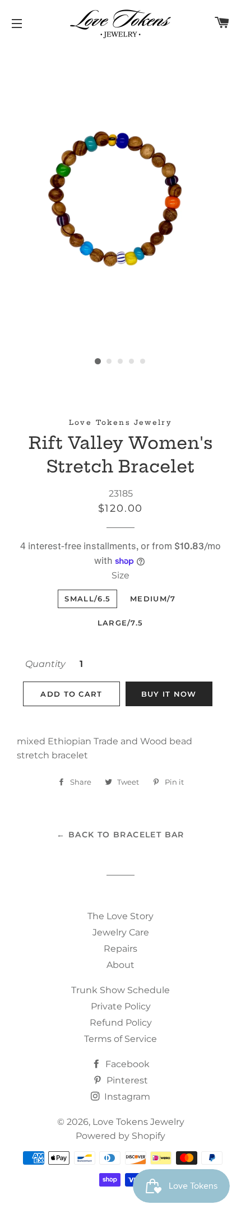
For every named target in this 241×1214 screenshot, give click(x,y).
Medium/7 (152, 598)
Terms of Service (120, 1039)
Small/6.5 (87, 598)
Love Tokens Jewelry (138, 1121)
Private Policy (121, 1006)
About (120, 965)
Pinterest (126, 1080)
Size (120, 575)
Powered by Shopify (120, 1135)
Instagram (126, 1096)
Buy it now (169, 693)
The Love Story (120, 916)
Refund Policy (121, 1022)
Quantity (45, 664)
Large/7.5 (120, 622)
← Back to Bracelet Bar (120, 835)
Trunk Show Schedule (120, 990)
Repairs (120, 948)
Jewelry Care (120, 932)
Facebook (126, 1064)
